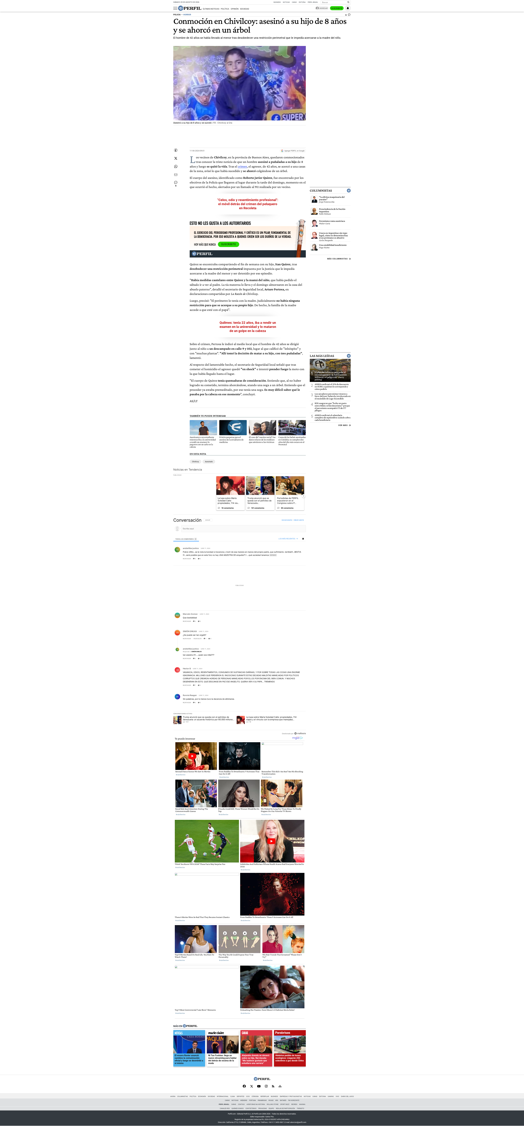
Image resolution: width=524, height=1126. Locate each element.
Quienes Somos (238, 1108)
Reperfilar (264, 1096)
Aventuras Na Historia (256, 1104)
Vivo (337, 1096)
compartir (289, 558)
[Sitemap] (280, 1086)
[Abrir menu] (175, 8)
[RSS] (273, 1086)
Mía (276, 1100)
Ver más (343, 425)
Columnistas (321, 190)
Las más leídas (322, 356)
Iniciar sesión (287, 520)
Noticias (286, 2)
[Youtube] (258, 1086)
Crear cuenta (299, 520)
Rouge (271, 1100)
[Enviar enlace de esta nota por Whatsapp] (175, 166)
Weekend (243, 1100)
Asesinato (209, 462)
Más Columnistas (337, 259)
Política (225, 9)
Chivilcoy (195, 462)
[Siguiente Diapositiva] (303, 496)
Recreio (294, 1104)
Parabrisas (262, 1100)
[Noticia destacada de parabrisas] (290, 1033)
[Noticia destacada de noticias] (189, 1033)
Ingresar (323, 8)
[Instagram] (266, 1086)
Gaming (331, 1096)
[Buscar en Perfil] (348, 2)
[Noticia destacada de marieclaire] (223, 1033)
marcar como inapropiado (299, 560)
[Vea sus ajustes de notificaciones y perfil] (348, 8)
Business (277, 2)
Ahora (172, 1096)
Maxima (302, 1104)
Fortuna (252, 1100)
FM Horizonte (293, 1100)
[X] (251, 1086)
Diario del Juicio (347, 1096)
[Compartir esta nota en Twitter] (175, 158)
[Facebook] (244, 1086)
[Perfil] (190, 1026)
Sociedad (244, 9)
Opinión (235, 9)
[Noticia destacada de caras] (256, 1033)
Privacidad (262, 1108)
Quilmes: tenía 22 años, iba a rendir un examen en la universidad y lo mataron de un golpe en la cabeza (248, 327)
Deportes (240, 1096)
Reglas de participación (285, 1108)
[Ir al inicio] (189, 8)
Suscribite (336, 8)
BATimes (283, 1100)
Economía (202, 1096)
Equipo (271, 1108)
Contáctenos (250, 1108)
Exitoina (322, 1096)
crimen (242, 166)
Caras (294, 2)
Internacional (222, 1096)
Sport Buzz (284, 1104)
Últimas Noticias (211, 9)
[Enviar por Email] (175, 174)
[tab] (186, 539)
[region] (239, 626)
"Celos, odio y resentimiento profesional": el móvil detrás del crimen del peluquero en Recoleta (247, 204)
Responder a (192, 651)
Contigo (241, 1104)
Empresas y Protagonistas (291, 1096)
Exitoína (302, 2)
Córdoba (255, 1096)
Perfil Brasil (313, 2)
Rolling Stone (272, 1104)
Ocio (248, 1096)
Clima (232, 1096)
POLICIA (177, 15)
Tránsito (300, 1108)
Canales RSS (225, 1108)
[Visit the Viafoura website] (300, 733)
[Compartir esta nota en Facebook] (175, 150)
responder (187, 558)
